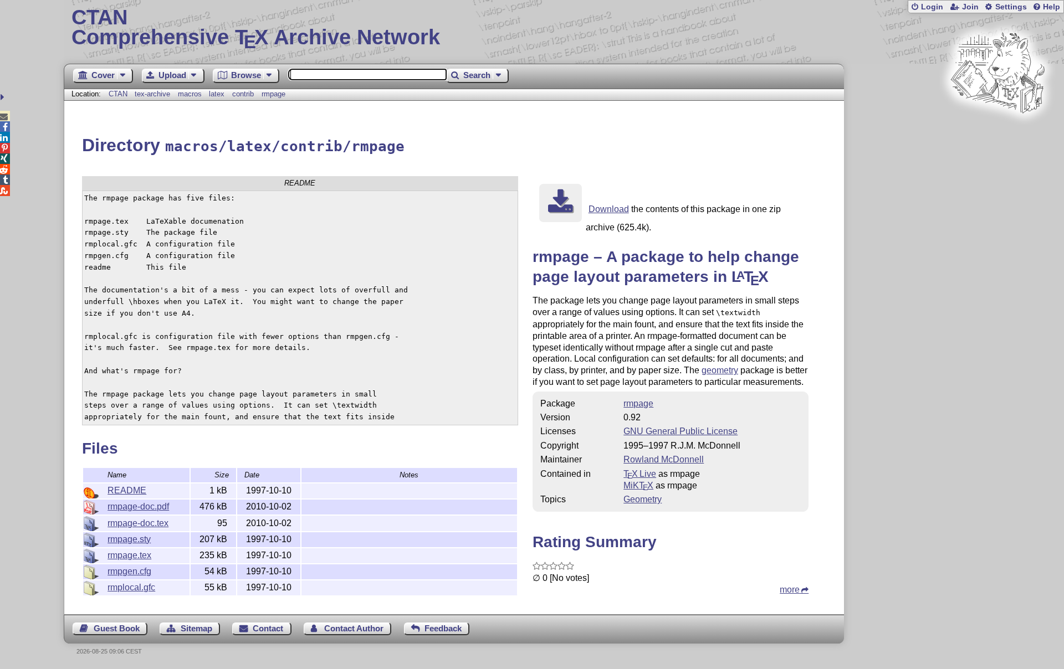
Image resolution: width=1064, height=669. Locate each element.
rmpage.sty (129, 539)
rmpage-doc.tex (138, 523)
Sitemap (196, 628)
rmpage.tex (129, 555)
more (790, 589)
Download (609, 209)
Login (932, 7)
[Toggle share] (4, 97)
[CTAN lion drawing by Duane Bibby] (997, 134)
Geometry (642, 499)
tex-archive (152, 94)
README (127, 490)
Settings (1011, 7)
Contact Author (353, 628)
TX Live (639, 473)
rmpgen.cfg (129, 571)
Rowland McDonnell (663, 459)
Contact (268, 628)
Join (970, 7)
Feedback (443, 628)
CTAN (118, 94)
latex (216, 94)
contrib (243, 94)
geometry (720, 370)
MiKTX (638, 485)
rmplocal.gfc (131, 587)
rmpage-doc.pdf (138, 506)
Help (1051, 7)
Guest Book (117, 628)
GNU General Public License (680, 431)
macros (190, 94)
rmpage (273, 94)
